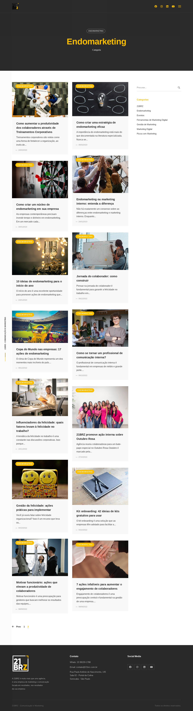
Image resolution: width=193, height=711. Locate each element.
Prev (18, 626)
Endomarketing (95, 31)
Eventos (140, 115)
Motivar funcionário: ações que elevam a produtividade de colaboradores (36, 586)
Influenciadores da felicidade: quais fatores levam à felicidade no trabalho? (39, 426)
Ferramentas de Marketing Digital (152, 120)
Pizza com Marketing (146, 133)
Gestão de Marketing (146, 124)
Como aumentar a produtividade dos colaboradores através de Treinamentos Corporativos (37, 128)
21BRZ (140, 106)
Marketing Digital (144, 129)
